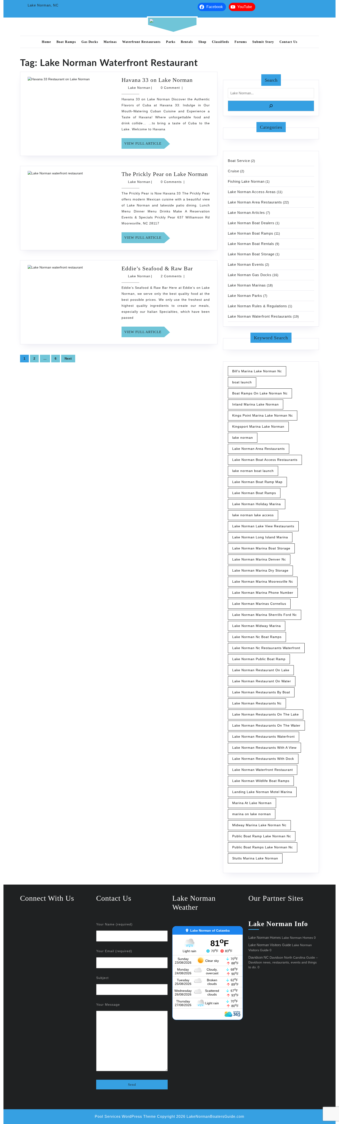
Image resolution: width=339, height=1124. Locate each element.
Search (271, 80)
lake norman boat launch (253, 471)
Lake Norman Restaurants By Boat (261, 692)
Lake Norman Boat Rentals (251, 244)
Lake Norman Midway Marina (256, 626)
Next (68, 358)
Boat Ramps (66, 42)
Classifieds (220, 42)
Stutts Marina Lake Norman (255, 858)
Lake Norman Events (246, 264)
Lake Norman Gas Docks (249, 275)
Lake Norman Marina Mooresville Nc (262, 581)
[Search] (271, 106)
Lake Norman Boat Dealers (251, 223)
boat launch (242, 382)
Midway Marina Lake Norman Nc (259, 825)
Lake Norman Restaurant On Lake (260, 670)
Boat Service (239, 161)
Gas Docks (89, 42)
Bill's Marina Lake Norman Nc (257, 371)
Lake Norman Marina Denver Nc (259, 559)
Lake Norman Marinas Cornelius (259, 603)
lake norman (242, 437)
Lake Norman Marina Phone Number (262, 592)
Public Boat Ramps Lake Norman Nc (262, 847)
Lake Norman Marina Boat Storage (261, 548)
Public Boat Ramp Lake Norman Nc (261, 836)
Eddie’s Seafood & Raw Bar (157, 268)
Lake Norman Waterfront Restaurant (262, 770)
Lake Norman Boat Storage (251, 254)
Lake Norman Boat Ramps (250, 233)
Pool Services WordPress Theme (125, 1116)
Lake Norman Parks (245, 296)
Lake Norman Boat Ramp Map (257, 482)
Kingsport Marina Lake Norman (258, 426)
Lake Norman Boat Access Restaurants (264, 460)
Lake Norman (139, 87)
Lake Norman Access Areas (252, 192)
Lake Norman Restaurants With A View (264, 747)
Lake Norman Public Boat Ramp (258, 659)
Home (46, 42)
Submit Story (263, 42)
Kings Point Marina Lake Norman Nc (262, 415)
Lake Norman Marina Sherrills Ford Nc (264, 615)
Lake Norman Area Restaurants (255, 202)
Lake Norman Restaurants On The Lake (265, 714)
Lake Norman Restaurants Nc (257, 703)
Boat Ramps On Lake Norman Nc (260, 393)
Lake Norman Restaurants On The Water (266, 725)
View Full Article (144, 145)
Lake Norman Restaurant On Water (261, 681)
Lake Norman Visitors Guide (269, 945)
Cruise (233, 171)
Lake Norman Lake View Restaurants (263, 526)
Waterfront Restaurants (141, 42)
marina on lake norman (251, 814)
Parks (170, 42)
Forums (241, 42)
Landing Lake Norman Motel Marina (262, 792)
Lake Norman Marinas (247, 285)
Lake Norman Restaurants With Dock (263, 758)
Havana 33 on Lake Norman (157, 80)
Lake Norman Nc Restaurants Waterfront (266, 648)
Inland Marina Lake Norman (255, 404)
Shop (202, 42)
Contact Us (288, 42)
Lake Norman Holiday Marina (256, 504)
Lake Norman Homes (264, 937)
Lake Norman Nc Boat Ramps (257, 637)
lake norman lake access (253, 515)
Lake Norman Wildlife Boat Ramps (260, 781)
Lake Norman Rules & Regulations (257, 306)
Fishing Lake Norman (246, 181)
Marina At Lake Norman (252, 803)
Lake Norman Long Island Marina (260, 537)
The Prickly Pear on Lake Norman (165, 174)
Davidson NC (258, 957)
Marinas (110, 42)
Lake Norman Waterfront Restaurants (260, 316)
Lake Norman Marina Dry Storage (260, 570)
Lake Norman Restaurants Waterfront (263, 736)
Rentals (187, 42)
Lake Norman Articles (246, 213)
